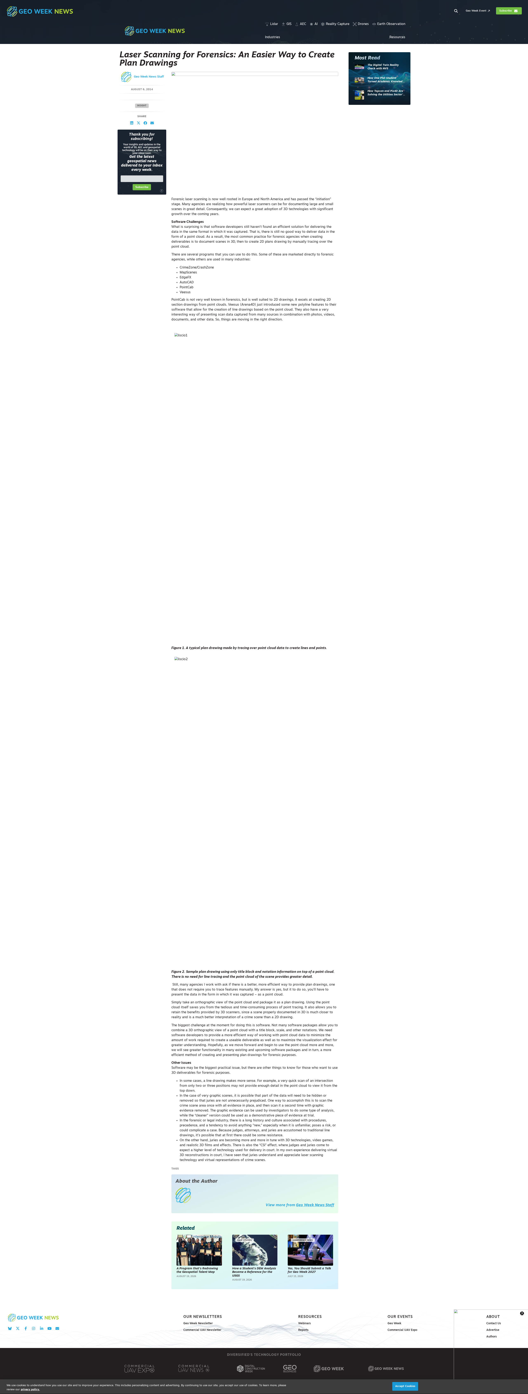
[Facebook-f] (25, 1328)
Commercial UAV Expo (402, 1330)
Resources (310, 1317)
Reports (303, 1330)
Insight (141, 106)
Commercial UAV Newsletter (202, 1330)
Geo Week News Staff (149, 76)
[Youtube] (49, 1328)
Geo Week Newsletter (198, 1323)
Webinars (304, 1323)
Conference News (303, 1240)
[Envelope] (57, 1328)
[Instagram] (33, 1328)
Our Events (400, 1317)
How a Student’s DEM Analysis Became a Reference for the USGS (254, 1272)
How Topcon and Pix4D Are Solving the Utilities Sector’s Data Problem (386, 93)
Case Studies (244, 1240)
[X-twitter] (17, 1328)
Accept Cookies (405, 1386)
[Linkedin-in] (41, 1328)
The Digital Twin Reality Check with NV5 (383, 67)
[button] (131, 123)
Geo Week (394, 1323)
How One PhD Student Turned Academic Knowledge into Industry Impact (386, 80)
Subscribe (141, 187)
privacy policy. (30, 1389)
